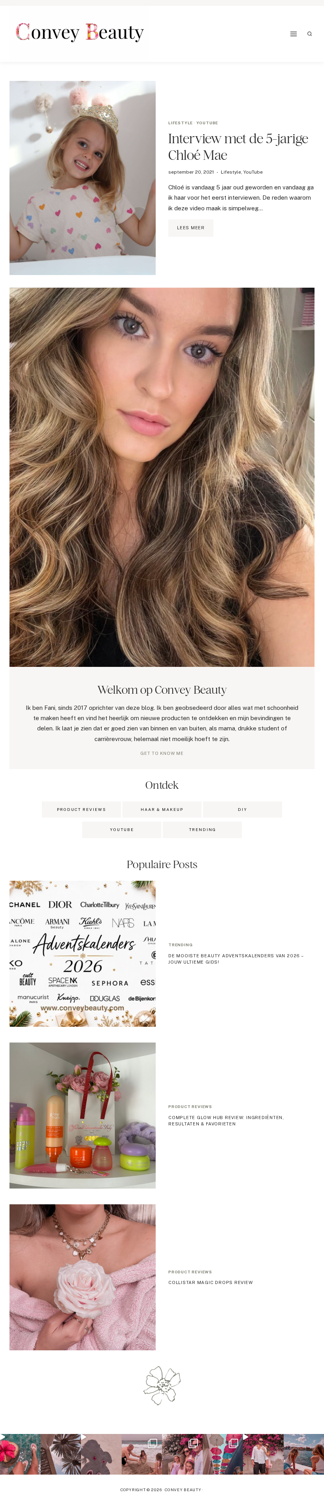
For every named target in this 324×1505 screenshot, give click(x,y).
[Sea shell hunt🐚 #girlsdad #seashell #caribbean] (142, 1454)
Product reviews (190, 1106)
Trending (180, 944)
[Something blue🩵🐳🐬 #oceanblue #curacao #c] (223, 1454)
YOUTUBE (122, 829)
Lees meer (195, 231)
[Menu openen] (293, 34)
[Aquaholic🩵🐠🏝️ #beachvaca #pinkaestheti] (101, 1454)
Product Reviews (81, 809)
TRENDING (202, 829)
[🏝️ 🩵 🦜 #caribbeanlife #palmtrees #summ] (61, 1454)
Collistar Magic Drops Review (210, 1282)
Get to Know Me (162, 753)
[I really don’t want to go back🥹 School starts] (20, 1454)
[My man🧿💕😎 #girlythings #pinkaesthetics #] (263, 1454)
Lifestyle (180, 122)
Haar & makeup (162, 809)
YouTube (207, 122)
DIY (242, 809)
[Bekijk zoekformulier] (310, 34)
